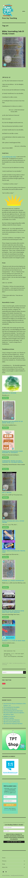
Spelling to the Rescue (9, 716)
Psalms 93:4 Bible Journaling (13, 580)
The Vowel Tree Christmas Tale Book (12, 723)
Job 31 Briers (7, 492)
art (13, 663)
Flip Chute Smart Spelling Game (11, 721)
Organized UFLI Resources (10, 709)
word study (4, 664)
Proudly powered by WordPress (17, 875)
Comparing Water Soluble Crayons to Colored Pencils (12, 461)
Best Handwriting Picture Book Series (13, 711)
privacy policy (7, 810)
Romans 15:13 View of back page (13, 640)
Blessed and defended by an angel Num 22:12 (12, 422)
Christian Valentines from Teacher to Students (12, 452)
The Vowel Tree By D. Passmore (11, 720)
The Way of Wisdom (9, 393)
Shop (3, 864)
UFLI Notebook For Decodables (11, 707)
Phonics (4, 861)
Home (3, 857)
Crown (24, 663)
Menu (23, 11)
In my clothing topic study (9, 156)
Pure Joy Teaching (9, 18)
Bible (10, 663)
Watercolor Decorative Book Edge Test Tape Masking (13, 611)
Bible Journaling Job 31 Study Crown (13, 32)
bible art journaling (18, 663)
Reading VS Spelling (8, 718)
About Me (4, 867)
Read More (5, 398)
